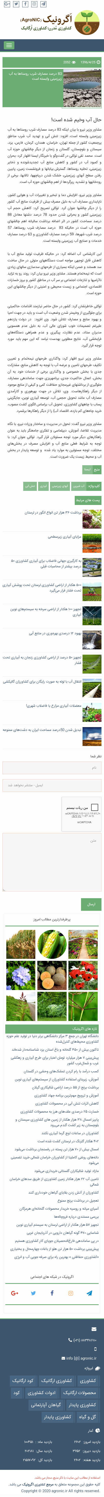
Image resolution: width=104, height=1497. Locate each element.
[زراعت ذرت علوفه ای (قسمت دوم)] (21, 944)
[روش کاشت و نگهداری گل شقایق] (83, 975)
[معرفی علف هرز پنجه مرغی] (83, 1006)
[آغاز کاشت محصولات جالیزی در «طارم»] (52, 1006)
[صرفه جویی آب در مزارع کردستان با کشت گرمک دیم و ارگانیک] (52, 975)
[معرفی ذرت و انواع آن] (52, 944)
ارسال (91, 904)
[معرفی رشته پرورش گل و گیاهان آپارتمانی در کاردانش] (83, 944)
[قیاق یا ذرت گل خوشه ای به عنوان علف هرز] (21, 1006)
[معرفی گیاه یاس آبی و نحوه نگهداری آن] (21, 975)
